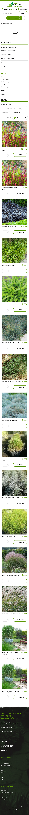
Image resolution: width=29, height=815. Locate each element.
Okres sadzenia (6, 104)
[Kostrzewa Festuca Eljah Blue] (14, 328)
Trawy (3, 74)
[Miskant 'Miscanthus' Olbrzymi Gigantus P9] (14, 676)
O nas (4, 741)
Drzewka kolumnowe (8, 47)
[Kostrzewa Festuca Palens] (14, 405)
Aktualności (7, 746)
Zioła (3, 95)
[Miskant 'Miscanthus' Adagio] (14, 521)
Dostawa (3, 799)
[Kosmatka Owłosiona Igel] (14, 289)
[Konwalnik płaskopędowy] (14, 212)
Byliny (3, 91)
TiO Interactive (17, 809)
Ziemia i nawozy (6, 70)
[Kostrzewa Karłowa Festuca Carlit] (14, 444)
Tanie (17, 3)
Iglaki (3, 66)
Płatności (4, 797)
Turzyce (5, 84)
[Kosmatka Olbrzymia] (14, 250)
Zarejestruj (23, 9)
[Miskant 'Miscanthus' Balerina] (14, 560)
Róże (2, 62)
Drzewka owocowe (8, 51)
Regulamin (4, 790)
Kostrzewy (6, 82)
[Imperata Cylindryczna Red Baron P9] (14, 173)
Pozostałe (6, 77)
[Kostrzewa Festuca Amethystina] (14, 367)
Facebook (6, 9)
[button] (24, 108)
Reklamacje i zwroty (7, 795)
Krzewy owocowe (7, 58)
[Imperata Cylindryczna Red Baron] (14, 134)
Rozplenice (6, 79)
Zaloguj (14, 9)
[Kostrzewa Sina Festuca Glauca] (14, 483)
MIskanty (5, 87)
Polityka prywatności (7, 792)
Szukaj (23, 13)
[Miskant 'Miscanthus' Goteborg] (14, 599)
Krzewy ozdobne (6, 55)
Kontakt (5, 750)
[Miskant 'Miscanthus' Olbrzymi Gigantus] (14, 638)
